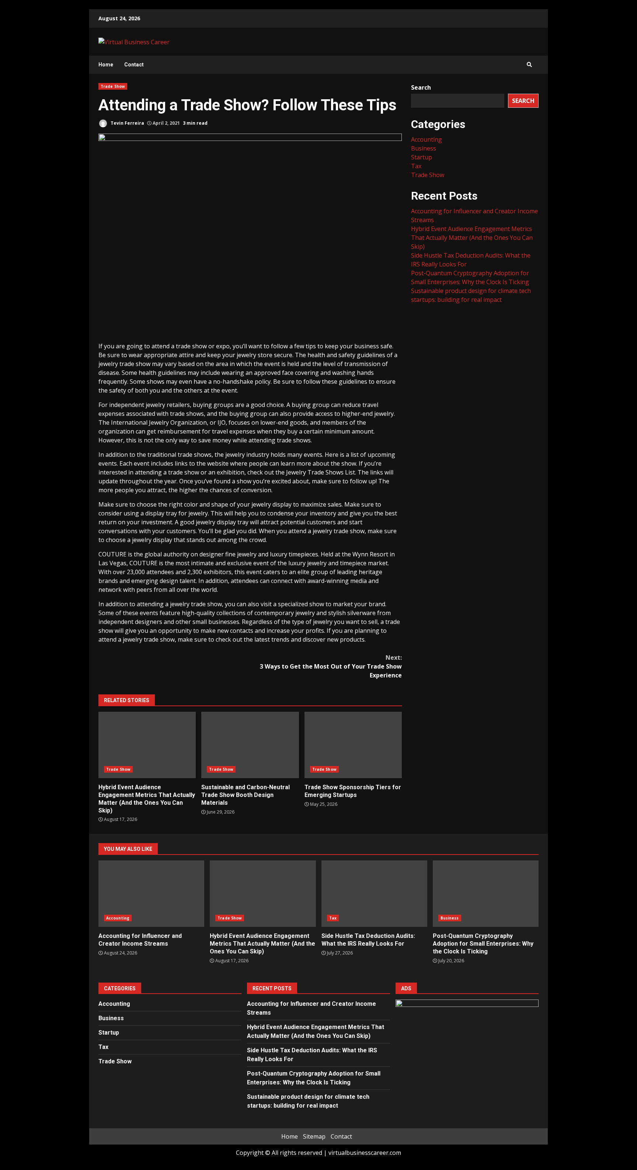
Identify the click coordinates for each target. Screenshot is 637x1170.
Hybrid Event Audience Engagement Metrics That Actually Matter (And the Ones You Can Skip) (147, 745)
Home (105, 65)
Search (421, 87)
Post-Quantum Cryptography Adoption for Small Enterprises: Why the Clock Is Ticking (486, 893)
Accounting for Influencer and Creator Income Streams (151, 893)
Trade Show (113, 86)
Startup (421, 157)
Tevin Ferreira (126, 123)
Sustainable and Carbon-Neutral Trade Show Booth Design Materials (250, 745)
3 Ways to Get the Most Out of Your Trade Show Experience (331, 666)
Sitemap (314, 1136)
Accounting (426, 139)
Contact (134, 65)
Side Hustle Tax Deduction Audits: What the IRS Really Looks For (374, 893)
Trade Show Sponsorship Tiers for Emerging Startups (353, 745)
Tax (416, 166)
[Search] (529, 65)
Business (423, 148)
